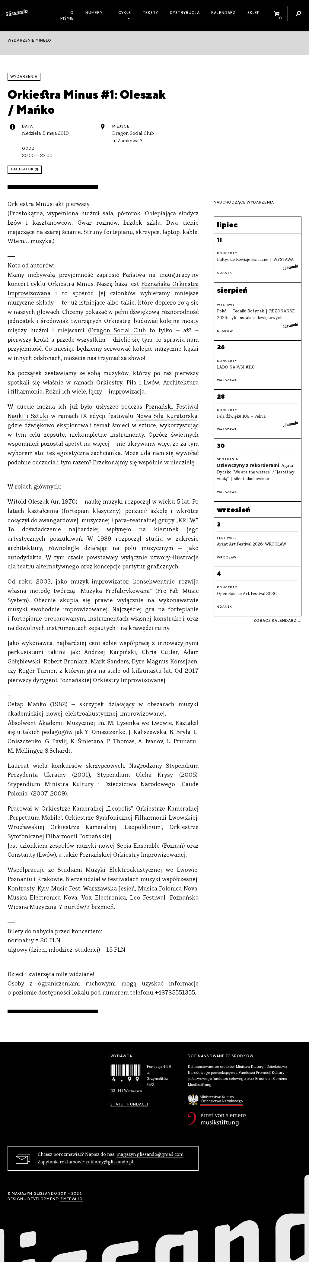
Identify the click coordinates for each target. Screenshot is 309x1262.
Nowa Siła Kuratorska (166, 416)
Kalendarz (223, 13)
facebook (22, 169)
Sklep (253, 13)
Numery (94, 13)
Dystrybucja (185, 13)
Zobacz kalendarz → (277, 620)
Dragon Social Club (118, 331)
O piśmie (67, 16)
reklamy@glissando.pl (109, 1162)
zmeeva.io (71, 1199)
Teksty (150, 13)
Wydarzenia (24, 76)
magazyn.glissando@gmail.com (149, 1154)
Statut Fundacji (129, 1104)
